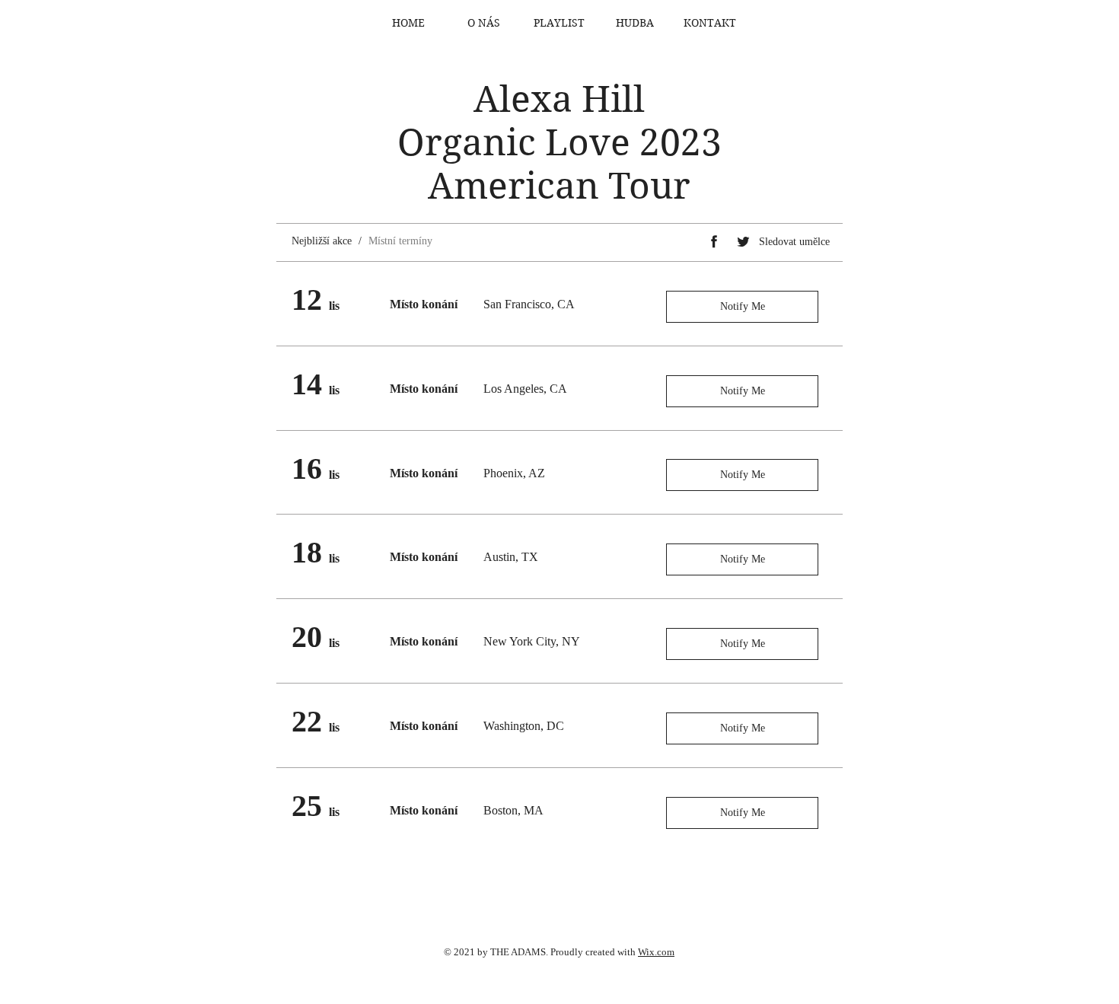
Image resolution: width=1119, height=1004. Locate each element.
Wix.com (656, 952)
